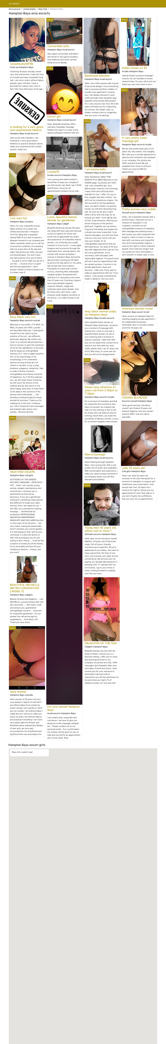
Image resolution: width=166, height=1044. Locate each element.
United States (29, 9)
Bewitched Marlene (97, 75)
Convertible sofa (58, 46)
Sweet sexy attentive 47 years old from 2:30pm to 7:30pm (101, 390)
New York (42, 9)
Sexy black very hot (23, 317)
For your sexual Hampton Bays (63, 708)
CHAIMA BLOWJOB (134, 397)
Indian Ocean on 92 (134, 68)
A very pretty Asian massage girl (134, 139)
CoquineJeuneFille (21, 63)
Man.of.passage (95, 454)
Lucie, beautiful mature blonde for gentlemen (62, 218)
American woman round (137, 308)
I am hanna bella (95, 169)
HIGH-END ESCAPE (22, 471)
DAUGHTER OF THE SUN (101, 643)
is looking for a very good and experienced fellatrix (26, 128)
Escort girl (54, 116)
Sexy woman (18, 691)
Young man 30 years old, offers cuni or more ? (101, 529)
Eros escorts (14, 9)
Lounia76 (53, 171)
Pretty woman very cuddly (139, 209)
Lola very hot (18, 218)
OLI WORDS (14, 3)
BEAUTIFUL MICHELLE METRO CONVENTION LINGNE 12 (24, 588)
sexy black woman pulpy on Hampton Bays (100, 313)
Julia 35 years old (133, 468)
